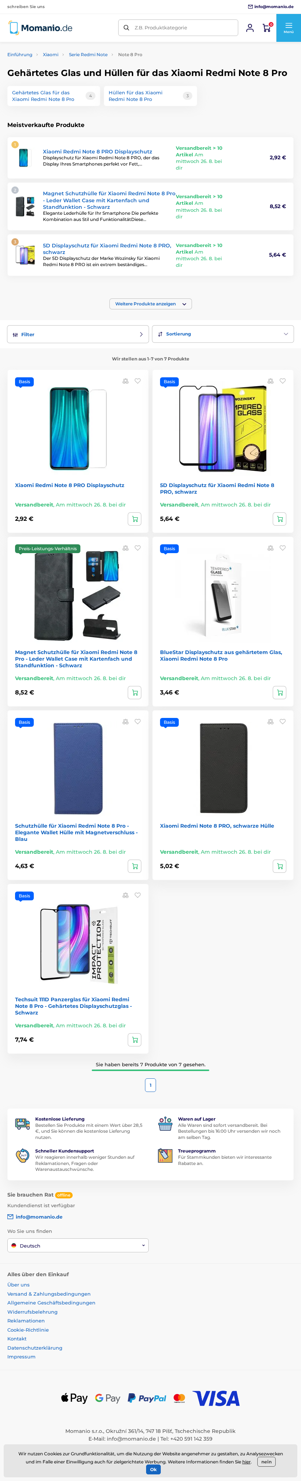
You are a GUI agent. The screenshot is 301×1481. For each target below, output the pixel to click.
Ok (153, 1469)
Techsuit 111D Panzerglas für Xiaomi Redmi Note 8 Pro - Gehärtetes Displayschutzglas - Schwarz (73, 1006)
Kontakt (16, 1339)
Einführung (19, 54)
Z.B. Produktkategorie (161, 27)
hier (246, 1461)
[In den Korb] (134, 519)
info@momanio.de (131, 1438)
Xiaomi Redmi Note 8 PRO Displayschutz (97, 151)
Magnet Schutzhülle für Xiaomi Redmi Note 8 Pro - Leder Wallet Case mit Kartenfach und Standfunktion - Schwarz (109, 200)
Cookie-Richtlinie (28, 1330)
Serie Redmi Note (88, 54)
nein (266, 1461)
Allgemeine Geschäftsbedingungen (51, 1303)
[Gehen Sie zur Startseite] (40, 27)
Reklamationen (26, 1321)
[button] (288, 28)
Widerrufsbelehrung (32, 1312)
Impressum (21, 1357)
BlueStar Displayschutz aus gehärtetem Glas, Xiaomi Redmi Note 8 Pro (221, 655)
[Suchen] (126, 27)
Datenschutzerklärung (34, 1348)
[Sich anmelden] (250, 28)
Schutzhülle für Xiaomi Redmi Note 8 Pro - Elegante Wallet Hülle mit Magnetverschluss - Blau (76, 832)
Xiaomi (50, 54)
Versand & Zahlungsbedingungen (49, 1294)
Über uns (18, 1285)
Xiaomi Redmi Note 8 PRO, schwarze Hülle (217, 826)
